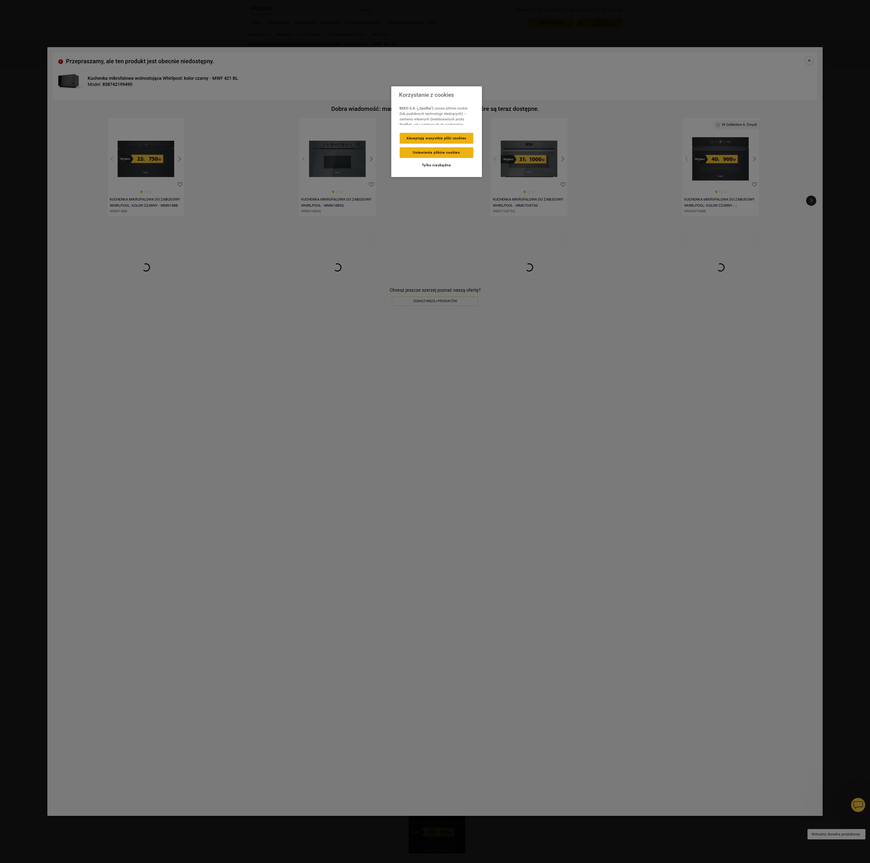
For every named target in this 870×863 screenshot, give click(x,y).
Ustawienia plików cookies (436, 152)
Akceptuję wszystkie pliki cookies (436, 138)
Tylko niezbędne (436, 165)
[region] (436, 131)
